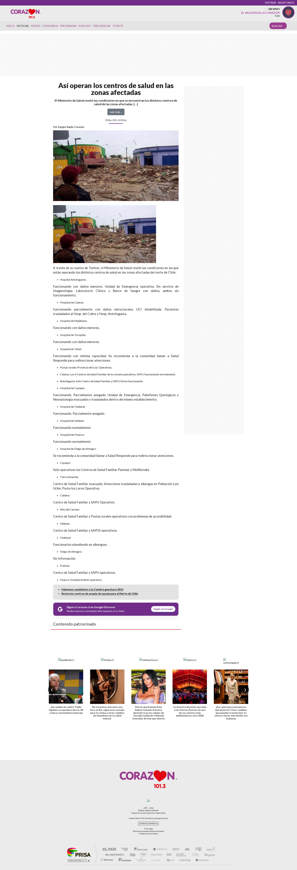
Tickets (117, 25)
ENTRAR (270, 2)
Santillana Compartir (160, 849)
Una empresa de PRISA (78, 852)
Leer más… (116, 111)
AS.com (185, 849)
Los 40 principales (125, 849)
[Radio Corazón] (26, 13)
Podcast (85, 25)
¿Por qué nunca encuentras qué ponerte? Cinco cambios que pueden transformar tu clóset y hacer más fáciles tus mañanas (231, 712)
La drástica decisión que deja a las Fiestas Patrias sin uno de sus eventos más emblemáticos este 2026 (189, 711)
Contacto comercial (148, 823)
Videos (35, 25)
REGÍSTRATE (286, 2)
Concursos (50, 25)
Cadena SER (175, 849)
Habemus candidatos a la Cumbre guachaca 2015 (92, 589)
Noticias (23, 25)
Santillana (141, 849)
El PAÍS (109, 849)
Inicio (10, 25)
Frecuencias (101, 25)
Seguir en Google (163, 608)
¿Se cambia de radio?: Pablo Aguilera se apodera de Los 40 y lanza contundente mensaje (66, 709)
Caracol (210, 849)
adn (197, 849)
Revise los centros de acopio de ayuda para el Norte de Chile (99, 593)
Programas (68, 25)
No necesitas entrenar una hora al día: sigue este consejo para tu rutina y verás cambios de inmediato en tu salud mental (107, 712)
